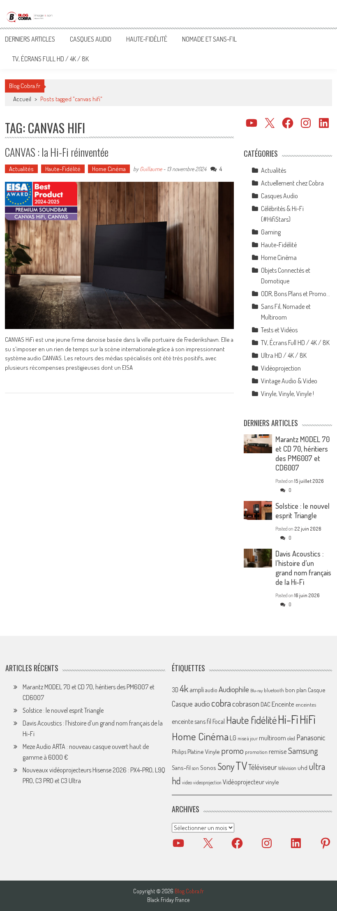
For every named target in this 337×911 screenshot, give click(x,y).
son (195, 768)
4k (184, 688)
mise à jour (248, 738)
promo (232, 750)
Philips (179, 751)
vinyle (272, 782)
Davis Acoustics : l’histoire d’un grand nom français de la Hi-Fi (303, 567)
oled (291, 738)
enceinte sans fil (191, 721)
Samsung (303, 750)
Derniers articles (30, 39)
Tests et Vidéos (279, 330)
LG (233, 738)
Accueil (22, 99)
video (187, 782)
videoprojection (207, 782)
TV (241, 765)
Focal (218, 721)
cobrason (245, 703)
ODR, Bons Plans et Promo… (295, 294)
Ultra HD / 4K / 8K (284, 355)
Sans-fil (181, 767)
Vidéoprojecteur (243, 781)
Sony (225, 766)
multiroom (272, 738)
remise (278, 751)
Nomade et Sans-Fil (209, 39)
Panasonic (310, 737)
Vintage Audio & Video (289, 381)
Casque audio (191, 703)
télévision (287, 768)
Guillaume (151, 168)
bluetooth (274, 690)
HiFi (308, 719)
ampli (196, 689)
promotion (256, 752)
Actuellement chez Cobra (292, 183)
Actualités (21, 169)
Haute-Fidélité (146, 39)
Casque (316, 689)
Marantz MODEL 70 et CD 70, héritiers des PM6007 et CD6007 (302, 453)
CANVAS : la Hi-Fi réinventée (56, 152)
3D (175, 690)
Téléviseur (262, 767)
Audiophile (234, 689)
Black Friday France (168, 900)
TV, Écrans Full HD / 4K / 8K (50, 59)
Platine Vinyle (203, 751)
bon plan (296, 690)
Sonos (208, 767)
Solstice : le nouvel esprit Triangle (302, 510)
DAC (265, 704)
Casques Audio (90, 39)
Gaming (271, 232)
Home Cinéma (109, 169)
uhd (302, 767)
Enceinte (283, 704)
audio (211, 689)
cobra (221, 703)
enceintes (305, 704)
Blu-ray (256, 690)
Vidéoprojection (281, 368)
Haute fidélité (251, 720)
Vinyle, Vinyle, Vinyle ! (287, 393)
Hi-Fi (288, 719)
